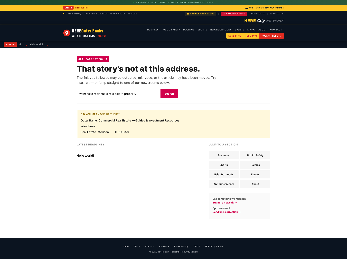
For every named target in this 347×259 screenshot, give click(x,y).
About (255, 183)
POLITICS (188, 29)
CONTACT (276, 29)
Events (255, 174)
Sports (224, 164)
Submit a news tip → (225, 202)
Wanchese (88, 126)
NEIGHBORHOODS (221, 29)
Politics (255, 164)
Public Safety (255, 155)
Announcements (223, 183)
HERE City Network (215, 246)
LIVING (251, 29)
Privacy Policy (181, 246)
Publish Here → (271, 35)
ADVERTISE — (242, 35)
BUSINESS (153, 29)
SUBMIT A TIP (277, 14)
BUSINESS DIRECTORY (202, 14)
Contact (149, 246)
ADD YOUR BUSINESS (233, 14)
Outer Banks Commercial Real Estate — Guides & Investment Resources (130, 120)
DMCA (197, 246)
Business (223, 155)
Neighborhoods (224, 174)
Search (169, 93)
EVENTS (239, 29)
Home (125, 246)
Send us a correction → (227, 211)
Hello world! (81, 7)
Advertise (164, 246)
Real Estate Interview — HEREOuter (105, 132)
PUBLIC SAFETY (171, 29)
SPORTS (202, 29)
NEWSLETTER (258, 14)
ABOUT (262, 29)
